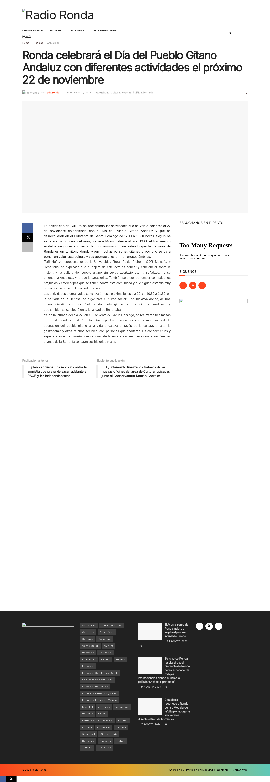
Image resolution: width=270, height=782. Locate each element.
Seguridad (88, 734)
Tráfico (120, 741)
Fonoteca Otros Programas (99, 693)
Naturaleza (122, 707)
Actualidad (53, 42)
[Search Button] (246, 33)
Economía (105, 652)
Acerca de (175, 769)
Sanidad (121, 727)
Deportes (88, 652)
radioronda (52, 92)
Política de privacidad (199, 769)
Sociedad (88, 741)
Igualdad (87, 707)
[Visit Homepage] (58, 15)
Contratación (90, 645)
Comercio (104, 639)
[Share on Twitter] (27, 237)
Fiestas (120, 659)
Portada (148, 92)
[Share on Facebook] (27, 228)
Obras (102, 713)
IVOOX (26, 36)
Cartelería (88, 632)
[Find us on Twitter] (230, 33)
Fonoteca (88, 666)
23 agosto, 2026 (150, 724)
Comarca (87, 639)
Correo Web (240, 769)
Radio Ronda (39, 769)
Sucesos (105, 741)
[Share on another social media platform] (27, 247)
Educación (89, 659)
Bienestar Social (111, 625)
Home (25, 42)
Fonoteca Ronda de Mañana (99, 700)
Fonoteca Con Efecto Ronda (100, 673)
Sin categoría (108, 734)
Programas (103, 727)
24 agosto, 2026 (177, 641)
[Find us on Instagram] (237, 33)
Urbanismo (104, 747)
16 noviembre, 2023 (79, 92)
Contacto (222, 769)
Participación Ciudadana (97, 720)
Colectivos (107, 632)
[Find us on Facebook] (224, 33)
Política (137, 92)
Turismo (87, 747)
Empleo (105, 659)
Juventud (104, 707)
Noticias (38, 42)
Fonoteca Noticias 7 (95, 686)
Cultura (115, 92)
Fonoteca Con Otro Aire (97, 679)
